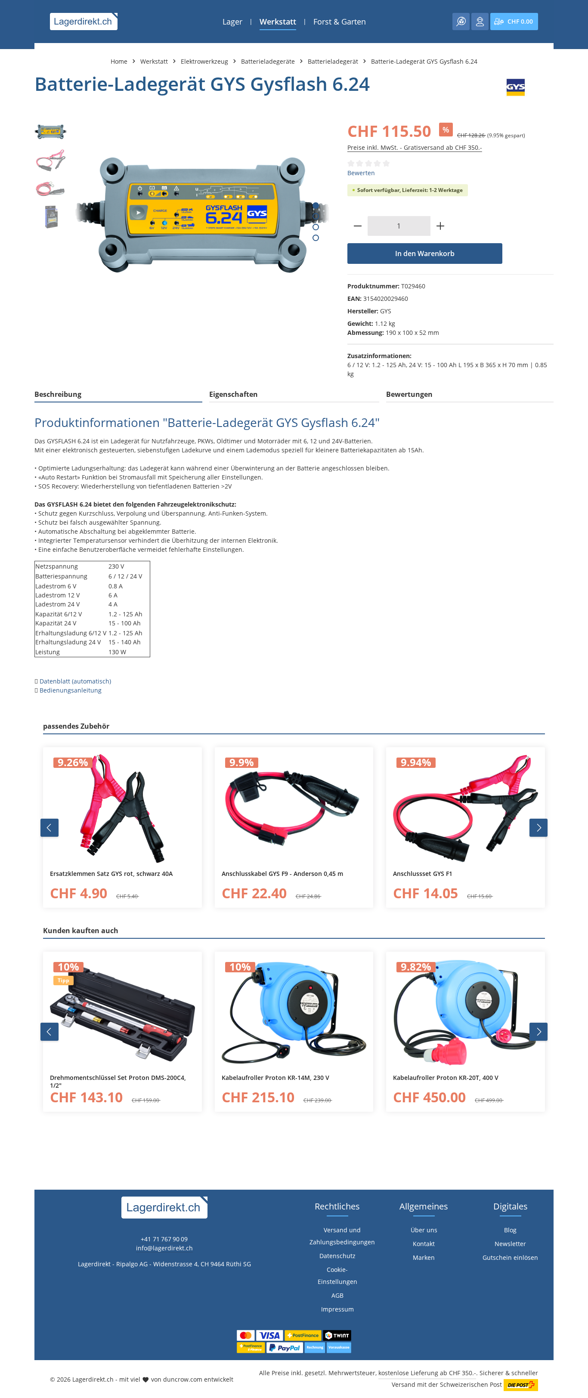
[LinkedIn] (11, 863)
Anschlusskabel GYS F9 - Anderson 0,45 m (282, 874)
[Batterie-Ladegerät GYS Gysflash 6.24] (202, 215)
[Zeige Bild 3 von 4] (316, 227)
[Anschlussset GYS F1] (465, 808)
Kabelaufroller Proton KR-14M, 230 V (275, 1078)
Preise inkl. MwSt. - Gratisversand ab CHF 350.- (414, 147)
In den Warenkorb (425, 253)
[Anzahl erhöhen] (440, 226)
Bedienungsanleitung (71, 690)
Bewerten (361, 173)
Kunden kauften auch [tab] (80, 930)
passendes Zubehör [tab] (76, 726)
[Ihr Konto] (480, 21)
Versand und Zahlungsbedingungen (342, 1236)
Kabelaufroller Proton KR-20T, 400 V (445, 1078)
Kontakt (424, 1244)
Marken (424, 1257)
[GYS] (516, 87)
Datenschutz (337, 1256)
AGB (337, 1295)
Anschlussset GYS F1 (422, 874)
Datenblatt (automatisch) (75, 681)
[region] (182, 215)
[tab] (118, 394)
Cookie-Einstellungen (337, 1275)
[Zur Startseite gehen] (84, 21)
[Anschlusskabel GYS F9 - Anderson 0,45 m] (294, 808)
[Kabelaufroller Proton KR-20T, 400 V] (465, 1013)
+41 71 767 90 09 (164, 1239)
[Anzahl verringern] (357, 226)
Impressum (337, 1309)
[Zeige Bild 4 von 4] (316, 238)
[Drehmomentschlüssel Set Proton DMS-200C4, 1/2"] (122, 1013)
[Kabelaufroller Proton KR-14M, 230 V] (294, 1013)
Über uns (424, 1230)
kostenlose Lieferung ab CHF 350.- (427, 1373)
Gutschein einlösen (510, 1257)
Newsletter (510, 1244)
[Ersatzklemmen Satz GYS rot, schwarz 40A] (122, 808)
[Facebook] (11, 846)
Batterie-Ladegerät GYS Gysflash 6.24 (424, 61)
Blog (510, 1230)
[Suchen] (461, 21)
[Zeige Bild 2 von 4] (316, 216)
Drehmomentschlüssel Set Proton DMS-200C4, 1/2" (118, 1081)
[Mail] (11, 898)
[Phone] (11, 881)
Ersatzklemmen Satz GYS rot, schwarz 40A (111, 874)
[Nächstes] (538, 828)
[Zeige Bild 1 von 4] (316, 205)
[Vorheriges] (49, 828)
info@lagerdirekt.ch (164, 1248)
